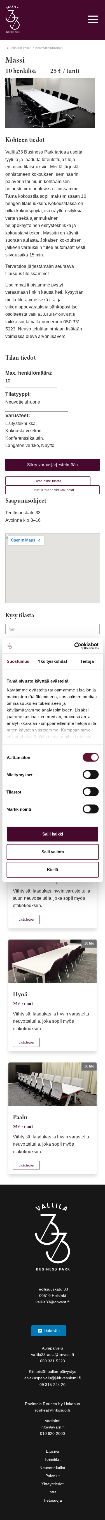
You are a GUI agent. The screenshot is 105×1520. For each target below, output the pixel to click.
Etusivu (52, 1451)
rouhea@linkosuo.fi (52, 1410)
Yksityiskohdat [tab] (52, 661)
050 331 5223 (52, 1361)
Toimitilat (52, 1459)
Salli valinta (52, 851)
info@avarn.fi (53, 1427)
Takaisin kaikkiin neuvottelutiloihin (36, 48)
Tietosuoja (52, 1500)
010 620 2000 (52, 1433)
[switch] (91, 774)
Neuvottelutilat (52, 1467)
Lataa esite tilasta (47, 481)
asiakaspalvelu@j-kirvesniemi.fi (52, 1378)
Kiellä (52, 869)
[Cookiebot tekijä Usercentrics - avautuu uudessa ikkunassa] (75, 645)
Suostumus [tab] (18, 661)
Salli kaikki (52, 834)
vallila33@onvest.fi (52, 1302)
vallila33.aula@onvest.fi (52, 314)
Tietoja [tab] (87, 661)
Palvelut (52, 1476)
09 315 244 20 (52, 1384)
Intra (52, 1492)
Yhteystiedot (52, 1484)
